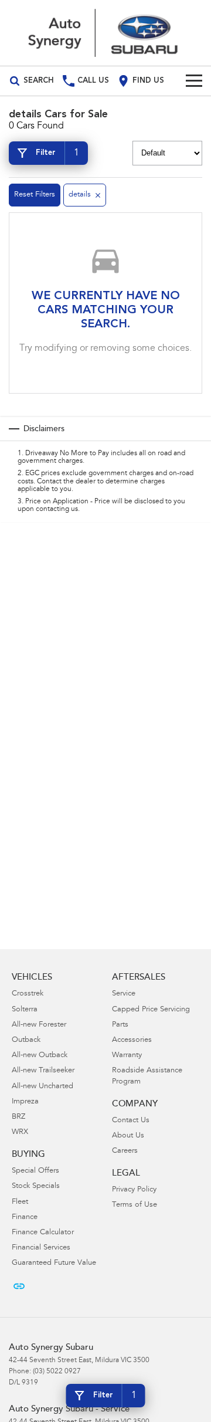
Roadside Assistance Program (147, 1076)
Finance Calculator (43, 1233)
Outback (26, 1040)
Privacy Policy (134, 1190)
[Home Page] (105, 33)
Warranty (127, 1055)
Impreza (25, 1102)
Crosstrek (27, 994)
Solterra (25, 1010)
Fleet (20, 1202)
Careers (125, 1151)
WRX (20, 1132)
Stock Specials (36, 1186)
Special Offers (35, 1171)
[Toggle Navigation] (194, 81)
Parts (120, 1025)
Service (123, 994)
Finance (25, 1217)
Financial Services (41, 1248)
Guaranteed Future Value (54, 1263)
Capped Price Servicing (151, 1010)
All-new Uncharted (42, 1087)
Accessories (132, 1040)
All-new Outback (39, 1055)
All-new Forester (39, 1025)
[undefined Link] (19, 1286)
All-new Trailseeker (43, 1071)
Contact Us (130, 1121)
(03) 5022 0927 (57, 1371)
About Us (128, 1136)
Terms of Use (134, 1205)
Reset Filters (34, 195)
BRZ (18, 1117)
